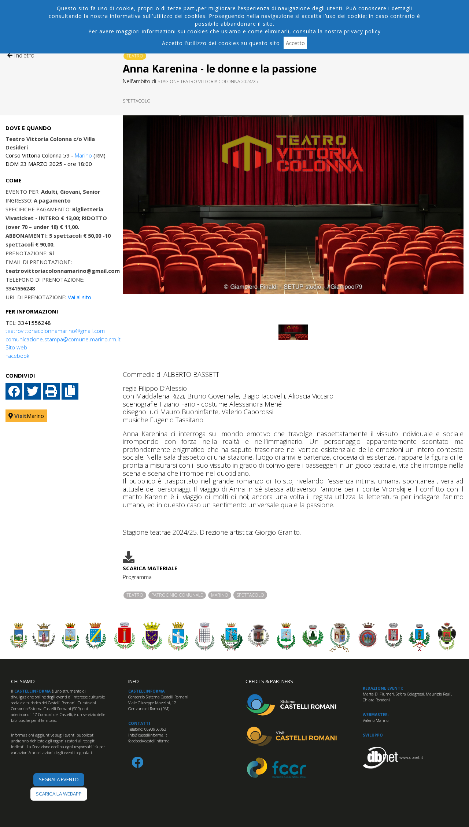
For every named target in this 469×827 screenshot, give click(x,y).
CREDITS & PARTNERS (269, 681)
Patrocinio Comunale (177, 595)
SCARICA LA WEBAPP (59, 793)
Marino (83, 155)
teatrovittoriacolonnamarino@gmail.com (55, 330)
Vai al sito (79, 297)
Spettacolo (137, 101)
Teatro (134, 56)
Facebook (17, 355)
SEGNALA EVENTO (59, 779)
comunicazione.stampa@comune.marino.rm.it (63, 339)
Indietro (23, 55)
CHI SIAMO (23, 681)
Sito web (16, 347)
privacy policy (362, 31)
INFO (133, 681)
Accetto (295, 43)
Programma (137, 577)
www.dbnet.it (411, 757)
